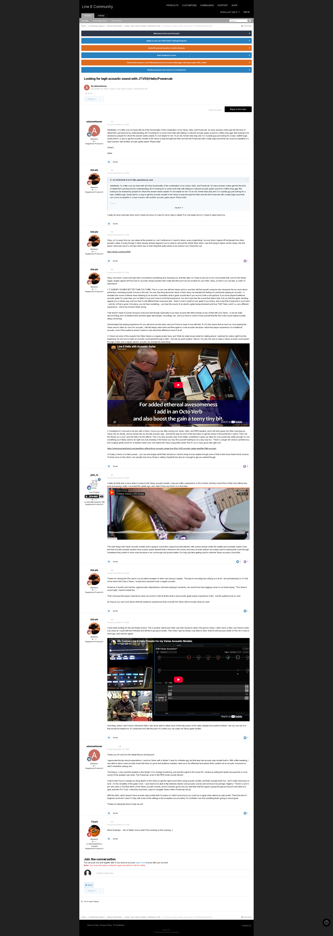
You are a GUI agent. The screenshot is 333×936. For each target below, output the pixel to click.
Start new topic (215, 110)
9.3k (95, 500)
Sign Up (247, 12)
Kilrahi (94, 170)
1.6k (95, 190)
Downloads (207, 5)
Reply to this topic (238, 109)
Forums (85, 21)
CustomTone (189, 5)
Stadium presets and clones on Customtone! (166, 70)
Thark (94, 821)
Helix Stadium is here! (166, 55)
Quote (115, 162)
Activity (101, 15)
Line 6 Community (97, 6)
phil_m (94, 475)
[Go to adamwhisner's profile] (87, 87)
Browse (88, 15)
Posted (118, 124)
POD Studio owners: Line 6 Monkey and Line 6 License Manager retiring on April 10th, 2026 (166, 63)
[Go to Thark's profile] (94, 831)
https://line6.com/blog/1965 (119, 252)
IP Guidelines (118, 925)
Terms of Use (93, 925)
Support (223, 5)
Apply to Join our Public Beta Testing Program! (166, 41)
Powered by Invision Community (166, 932)
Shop (235, 5)
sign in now (141, 862)
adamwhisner (100, 86)
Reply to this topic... (106, 873)
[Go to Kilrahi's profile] (94, 179)
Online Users (116, 21)
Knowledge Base (100, 21)
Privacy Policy (106, 925)
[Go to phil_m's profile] (94, 484)
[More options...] (112, 121)
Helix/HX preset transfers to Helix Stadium (166, 48)
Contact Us (246, 925)
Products (172, 5)
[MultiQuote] (108, 162)
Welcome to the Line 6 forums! (166, 33)
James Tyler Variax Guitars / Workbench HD (129, 89)
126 (95, 841)
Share (90, 93)
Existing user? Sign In (229, 12)
